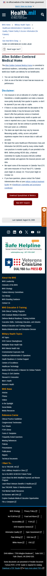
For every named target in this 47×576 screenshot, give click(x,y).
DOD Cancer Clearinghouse (12, 341)
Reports (5, 455)
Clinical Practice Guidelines (12, 419)
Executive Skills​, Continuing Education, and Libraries (21, 322)
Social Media (6, 407)
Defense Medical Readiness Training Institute (18, 318)
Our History (6, 296)
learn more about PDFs (33, 568)
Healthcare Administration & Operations (16, 355)
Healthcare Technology (10, 366)
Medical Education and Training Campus (16, 325)
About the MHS (9, 277)
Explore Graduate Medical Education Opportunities (20, 498)
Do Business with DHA (10, 494)
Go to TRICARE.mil (9, 467)
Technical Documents (10, 458)
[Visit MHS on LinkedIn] (14, 233)
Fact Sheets (6, 426)
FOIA (30, 521)
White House (17, 542)
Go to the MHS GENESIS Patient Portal (16, 474)
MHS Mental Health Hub (11, 348)
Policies (5, 444)
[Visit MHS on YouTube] (32, 233)
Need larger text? (14, 49)
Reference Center (10, 415)
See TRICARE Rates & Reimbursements (17, 487)
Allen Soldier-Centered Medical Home (18, 65)
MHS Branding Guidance (11, 299)
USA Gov (30, 537)
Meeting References (9, 440)
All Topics (5, 337)
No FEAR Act (13, 516)
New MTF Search (23, 203)
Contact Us (6, 303)
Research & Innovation (10, 377)
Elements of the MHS (10, 285)
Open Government (32, 532)
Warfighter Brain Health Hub (12, 345)
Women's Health (8, 384)
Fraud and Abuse (30, 516)
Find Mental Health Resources (13, 491)
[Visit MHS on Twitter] (26, 233)
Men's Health (7, 381)
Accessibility (17, 521)
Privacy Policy (29, 511)
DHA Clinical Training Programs (13, 311)
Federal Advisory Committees (12, 292)
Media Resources (8, 410)
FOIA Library (6, 429)
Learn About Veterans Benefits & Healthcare (18, 484)
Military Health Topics (12, 333)
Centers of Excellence (10, 363)
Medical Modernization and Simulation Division (19, 329)
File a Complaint (8, 502)
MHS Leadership (8, 281)
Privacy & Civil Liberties (10, 373)
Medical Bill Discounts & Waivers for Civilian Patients (21, 370)
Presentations (7, 448)
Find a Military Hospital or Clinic (13, 470)
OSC (30, 542)
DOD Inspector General (22, 527)
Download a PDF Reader (11, 568)
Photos (4, 396)
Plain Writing (15, 537)
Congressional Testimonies (12, 422)
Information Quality (12, 532)
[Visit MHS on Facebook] (20, 233)
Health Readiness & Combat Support (15, 359)
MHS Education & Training (14, 307)
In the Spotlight (7, 403)
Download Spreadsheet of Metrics (23, 195)
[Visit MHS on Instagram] (8, 233)
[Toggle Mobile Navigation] (4, 15)
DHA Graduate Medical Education (14, 315)
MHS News (7, 389)
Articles (5, 392)
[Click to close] (44, 210)
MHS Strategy (7, 288)
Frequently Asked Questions (12, 437)
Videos (4, 400)
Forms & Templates (9, 433)
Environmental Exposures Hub (13, 352)
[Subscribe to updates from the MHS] (38, 233)
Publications (6, 451)
